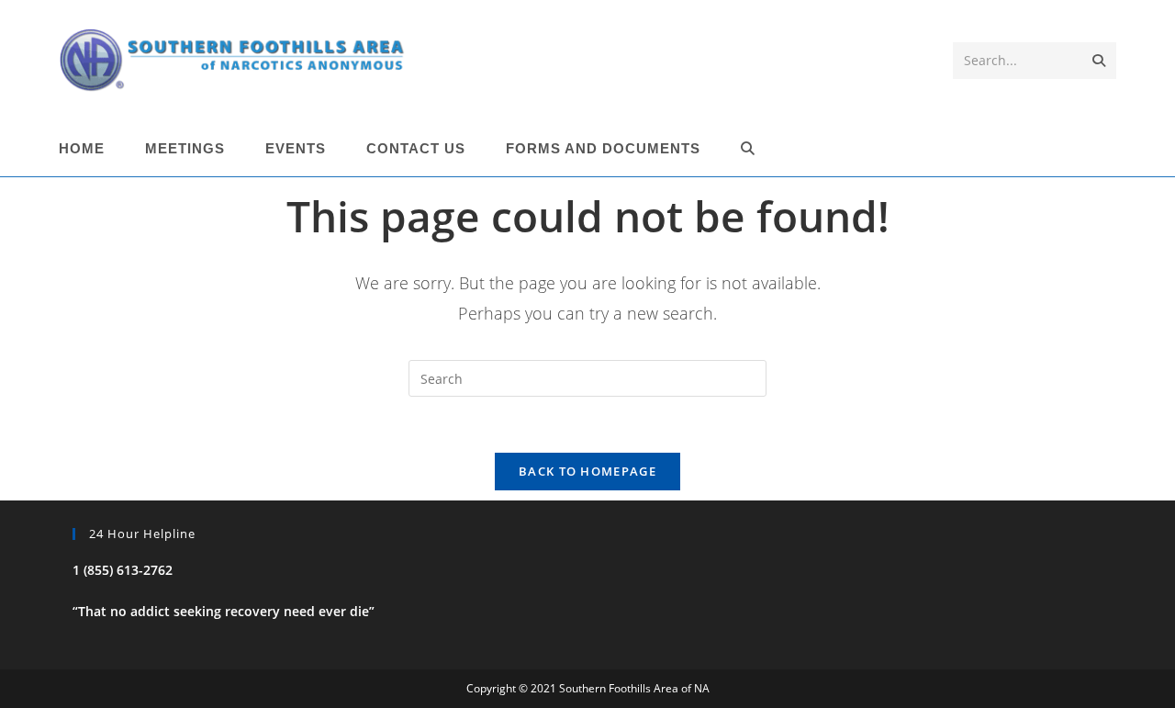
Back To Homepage (587, 471)
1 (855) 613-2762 (123, 570)
